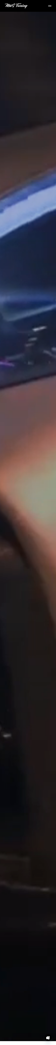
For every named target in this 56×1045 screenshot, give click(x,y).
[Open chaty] (48, 1037)
